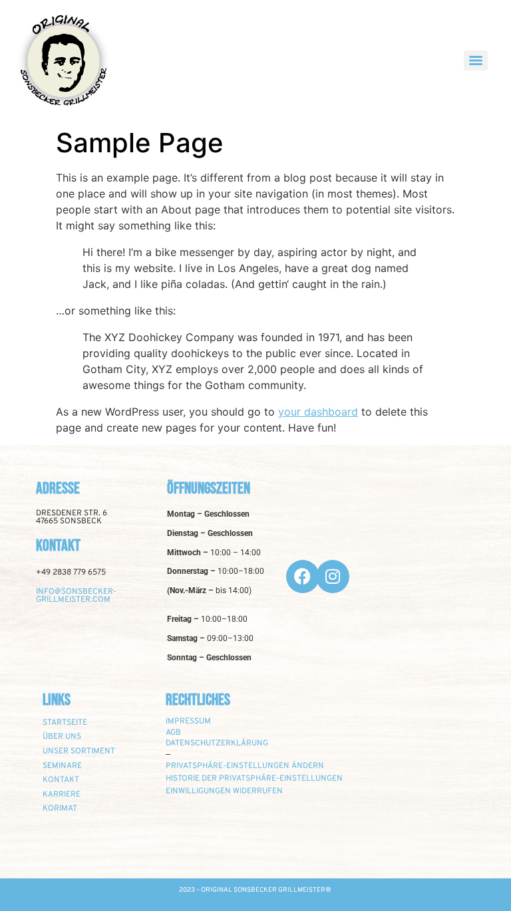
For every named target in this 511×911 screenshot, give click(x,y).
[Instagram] (332, 576)
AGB (173, 732)
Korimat (60, 808)
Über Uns (62, 736)
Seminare (62, 766)
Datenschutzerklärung (217, 743)
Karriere (62, 794)
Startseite (65, 722)
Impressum (188, 721)
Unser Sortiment (79, 751)
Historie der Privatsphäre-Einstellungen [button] (254, 778)
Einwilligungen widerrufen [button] (224, 791)
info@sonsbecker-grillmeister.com (76, 595)
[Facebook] (302, 576)
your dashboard (318, 411)
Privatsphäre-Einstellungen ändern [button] (245, 766)
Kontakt (61, 780)
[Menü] (476, 60)
